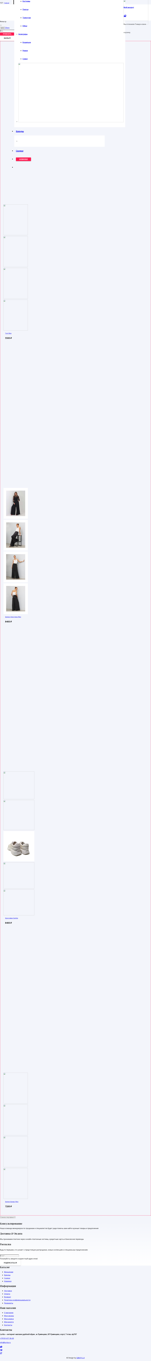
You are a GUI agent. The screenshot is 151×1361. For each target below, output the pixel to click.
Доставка (8, 1291)
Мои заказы (9, 1316)
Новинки (7, 1281)
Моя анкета (9, 1322)
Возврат (7, 1297)
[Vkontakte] (1, 1350)
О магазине (8, 1313)
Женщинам (8, 1272)
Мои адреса (9, 1319)
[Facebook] (1, 1346)
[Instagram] (1, 1353)
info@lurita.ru (5, 1342)
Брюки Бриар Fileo (11, 1202)
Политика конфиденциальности (17, 1300)
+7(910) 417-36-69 (7, 1338)
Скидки (7, 1278)
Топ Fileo (8, 333)
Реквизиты (8, 1303)
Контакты (8, 1325)
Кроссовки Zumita (11, 918)
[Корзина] (125, 15)
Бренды (7, 1275)
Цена (2, 28)
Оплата (7, 1294)
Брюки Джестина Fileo (13, 617)
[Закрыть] (1, 25)
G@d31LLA (80, 1358)
